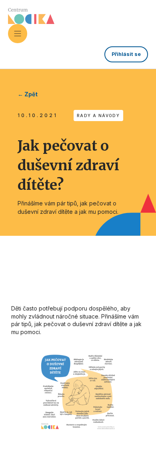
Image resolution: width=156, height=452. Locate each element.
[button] (17, 33)
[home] (31, 16)
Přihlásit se (126, 54)
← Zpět (28, 94)
